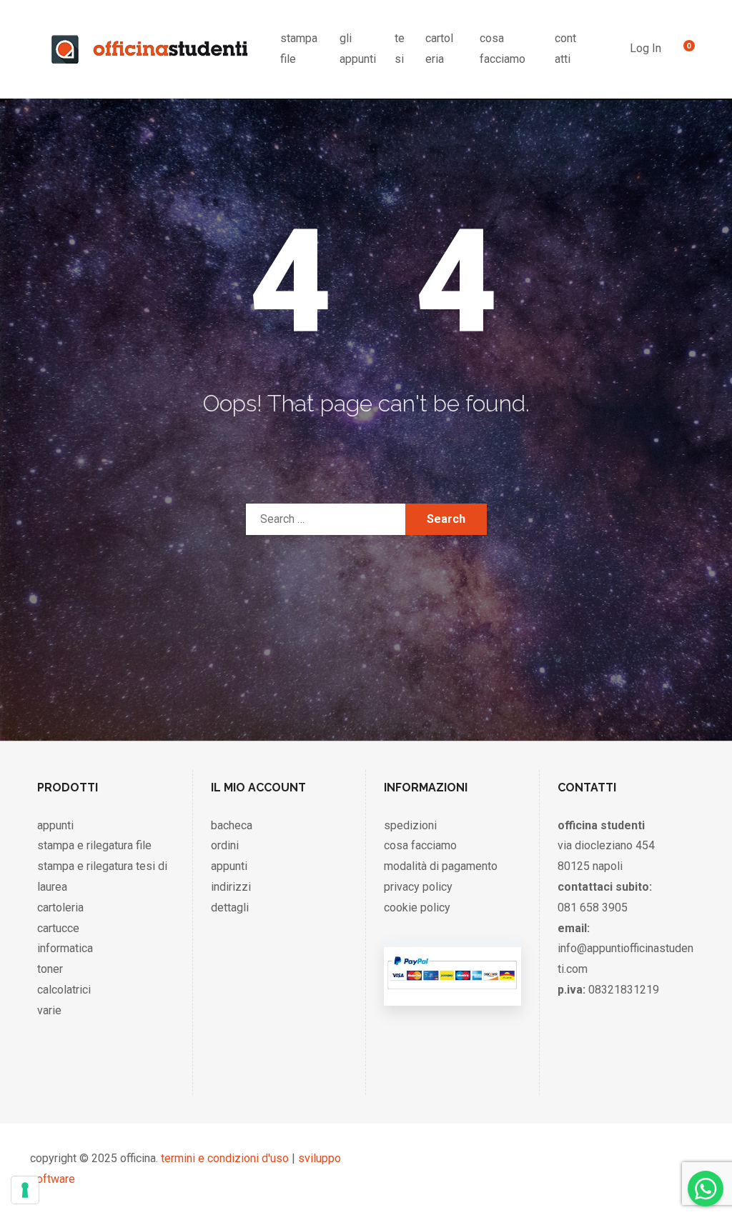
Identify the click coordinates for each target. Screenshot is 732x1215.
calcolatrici (64, 989)
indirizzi (231, 887)
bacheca (231, 825)
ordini (225, 845)
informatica (65, 948)
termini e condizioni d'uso (225, 1158)
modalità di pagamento (441, 866)
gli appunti (358, 48)
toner (50, 969)
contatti (565, 48)
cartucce (58, 928)
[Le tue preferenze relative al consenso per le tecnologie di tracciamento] (25, 1190)
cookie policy (417, 907)
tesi (400, 48)
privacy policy (418, 887)
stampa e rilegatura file (94, 845)
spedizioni (410, 825)
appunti (55, 825)
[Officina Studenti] (149, 49)
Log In (645, 48)
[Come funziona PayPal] (452, 991)
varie (49, 1010)
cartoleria (439, 48)
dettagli (230, 907)
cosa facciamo (502, 48)
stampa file (298, 48)
